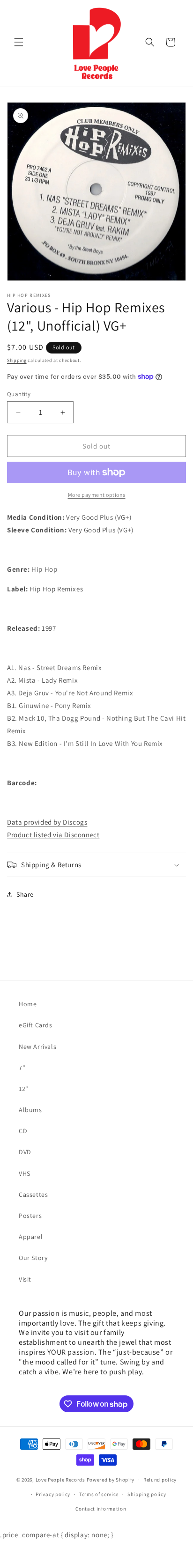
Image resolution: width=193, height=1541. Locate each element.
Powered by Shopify (111, 1479)
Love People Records (60, 1479)
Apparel (31, 1236)
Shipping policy (146, 1494)
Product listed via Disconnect (53, 834)
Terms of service (99, 1494)
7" (22, 1067)
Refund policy (160, 1479)
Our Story (33, 1257)
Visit (25, 1279)
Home (28, 1004)
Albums (30, 1110)
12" (24, 1088)
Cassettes (33, 1194)
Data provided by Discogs (47, 822)
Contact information (100, 1508)
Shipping (17, 360)
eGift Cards (35, 1025)
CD (23, 1131)
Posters (30, 1215)
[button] (18, 42)
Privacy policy (53, 1494)
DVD (25, 1152)
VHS (24, 1173)
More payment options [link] (97, 494)
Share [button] (25, 894)
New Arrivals (37, 1046)
